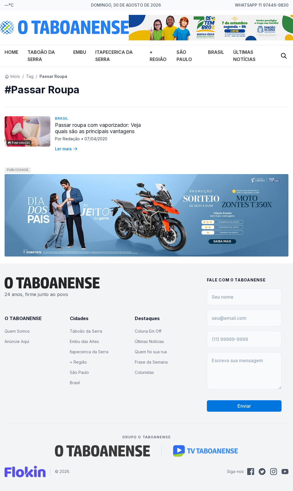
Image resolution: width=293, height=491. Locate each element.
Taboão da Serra (86, 331)
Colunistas (144, 372)
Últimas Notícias (149, 341)
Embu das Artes (84, 341)
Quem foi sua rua (151, 351)
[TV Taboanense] (205, 451)
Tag (29, 76)
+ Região (78, 362)
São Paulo (79, 372)
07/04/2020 (95, 138)
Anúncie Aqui (17, 341)
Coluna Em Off (148, 331)
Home (11, 52)
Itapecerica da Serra (89, 351)
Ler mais (63, 148)
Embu (79, 52)
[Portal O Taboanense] (102, 451)
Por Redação (68, 138)
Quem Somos (17, 331)
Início (15, 76)
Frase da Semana (151, 362)
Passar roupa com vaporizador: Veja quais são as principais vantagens (98, 128)
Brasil (216, 52)
